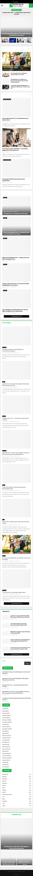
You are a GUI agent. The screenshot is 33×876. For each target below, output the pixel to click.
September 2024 (6, 728)
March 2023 (5, 746)
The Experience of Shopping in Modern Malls (15, 213)
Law (3, 796)
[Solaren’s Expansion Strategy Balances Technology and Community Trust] (6, 641)
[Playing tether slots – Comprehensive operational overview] (16, 404)
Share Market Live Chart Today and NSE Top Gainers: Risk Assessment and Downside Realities (15, 453)
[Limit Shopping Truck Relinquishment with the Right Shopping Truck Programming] (16, 298)
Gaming (4, 416)
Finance (4, 785)
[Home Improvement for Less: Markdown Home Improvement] (16, 107)
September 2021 (6, 757)
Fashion (4, 781)
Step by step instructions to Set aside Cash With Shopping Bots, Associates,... (15, 284)
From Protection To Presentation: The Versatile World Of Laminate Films (20, 648)
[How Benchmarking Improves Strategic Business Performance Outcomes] (16, 26)
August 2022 (5, 749)
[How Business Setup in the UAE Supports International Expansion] (5, 40)
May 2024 (4, 731)
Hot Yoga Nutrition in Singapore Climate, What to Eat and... (19, 73)
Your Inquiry (15, 1)
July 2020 (4, 762)
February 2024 (5, 735)
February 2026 (5, 715)
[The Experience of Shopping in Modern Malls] (16, 205)
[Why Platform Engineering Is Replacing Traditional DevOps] (16, 508)
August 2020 (5, 760)
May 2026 (4, 708)
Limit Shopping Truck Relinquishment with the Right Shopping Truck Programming (15, 310)
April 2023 (4, 744)
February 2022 (5, 753)
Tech (3, 519)
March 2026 (5, 713)
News (3, 799)
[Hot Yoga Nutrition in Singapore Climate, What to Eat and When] (5, 74)
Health (4, 555)
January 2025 (5, 726)
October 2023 (5, 737)
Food (3, 787)
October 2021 (5, 755)
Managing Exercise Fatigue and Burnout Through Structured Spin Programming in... (19, 81)
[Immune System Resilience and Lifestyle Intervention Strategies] (16, 61)
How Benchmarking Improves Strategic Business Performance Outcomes (16, 34)
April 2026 (4, 711)
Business (4, 347)
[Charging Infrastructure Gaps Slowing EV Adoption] (28, 40)
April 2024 (4, 733)
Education (4, 778)
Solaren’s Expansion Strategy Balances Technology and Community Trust (20, 640)
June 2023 (4, 740)
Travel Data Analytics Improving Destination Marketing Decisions (18, 624)
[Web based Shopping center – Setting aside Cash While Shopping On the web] (16, 246)
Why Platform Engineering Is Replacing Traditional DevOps (20, 632)
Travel (4, 381)
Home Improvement (7, 99)
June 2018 (4, 766)
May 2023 (4, 742)
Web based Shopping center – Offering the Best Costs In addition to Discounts (16, 233)
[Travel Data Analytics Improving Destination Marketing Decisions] (16, 473)
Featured (4, 783)
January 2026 (5, 717)
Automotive (5, 774)
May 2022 (4, 751)
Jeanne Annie (6, 352)
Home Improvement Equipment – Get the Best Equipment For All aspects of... (15, 149)
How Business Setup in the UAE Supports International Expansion (13, 350)
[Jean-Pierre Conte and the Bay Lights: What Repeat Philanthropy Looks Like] (16, 370)
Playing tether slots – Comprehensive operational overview (16, 13)
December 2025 (6, 720)
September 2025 (6, 722)
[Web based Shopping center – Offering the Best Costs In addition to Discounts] (16, 226)
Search (4, 660)
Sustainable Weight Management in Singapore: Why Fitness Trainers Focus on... (20, 87)
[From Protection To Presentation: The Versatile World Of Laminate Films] (6, 649)
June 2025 (4, 724)
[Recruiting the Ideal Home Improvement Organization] (16, 168)
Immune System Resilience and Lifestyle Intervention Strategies (15, 66)
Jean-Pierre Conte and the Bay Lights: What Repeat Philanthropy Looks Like (20, 616)
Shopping (5, 197)
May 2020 (4, 764)
